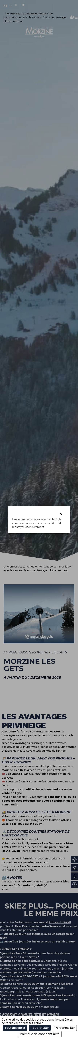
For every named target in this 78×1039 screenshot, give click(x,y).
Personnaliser (65, 1028)
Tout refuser (40, 1028)
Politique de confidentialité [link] (39, 1034)
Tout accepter (15, 1028)
